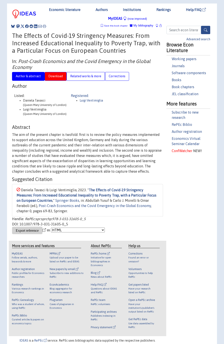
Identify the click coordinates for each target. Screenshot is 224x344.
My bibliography (143, 25)
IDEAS (23, 340)
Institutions (132, 10)
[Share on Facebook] (27, 26)
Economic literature (64, 10)
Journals (178, 66)
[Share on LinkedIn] (35, 26)
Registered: (80, 96)
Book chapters (183, 87)
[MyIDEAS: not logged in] (158, 25)
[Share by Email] (40, 26)
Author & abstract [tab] (28, 76)
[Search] (205, 30)
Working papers (184, 59)
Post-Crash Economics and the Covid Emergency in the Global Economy (95, 206)
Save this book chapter (116, 26)
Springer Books (67, 200)
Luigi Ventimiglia (91, 100)
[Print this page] (44, 26)
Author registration (187, 131)
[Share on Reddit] (31, 26)
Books (176, 80)
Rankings (163, 10)
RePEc (39, 340)
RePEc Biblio (182, 124)
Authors (102, 10)
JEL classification (185, 94)
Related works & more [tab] (85, 76)
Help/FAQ (194, 10)
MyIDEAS (127, 18)
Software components (189, 73)
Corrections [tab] (117, 76)
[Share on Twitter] (22, 26)
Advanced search (198, 39)
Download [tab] (55, 76)
